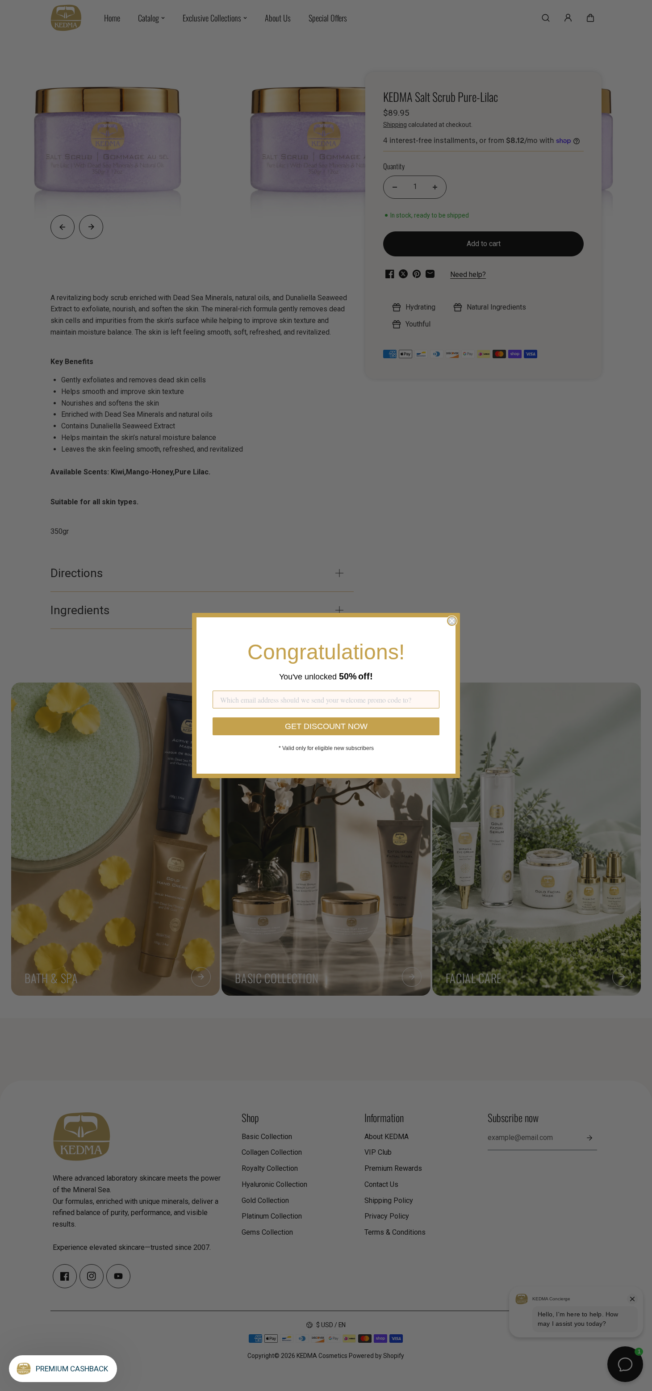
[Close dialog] (451, 620)
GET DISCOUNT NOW (326, 726)
